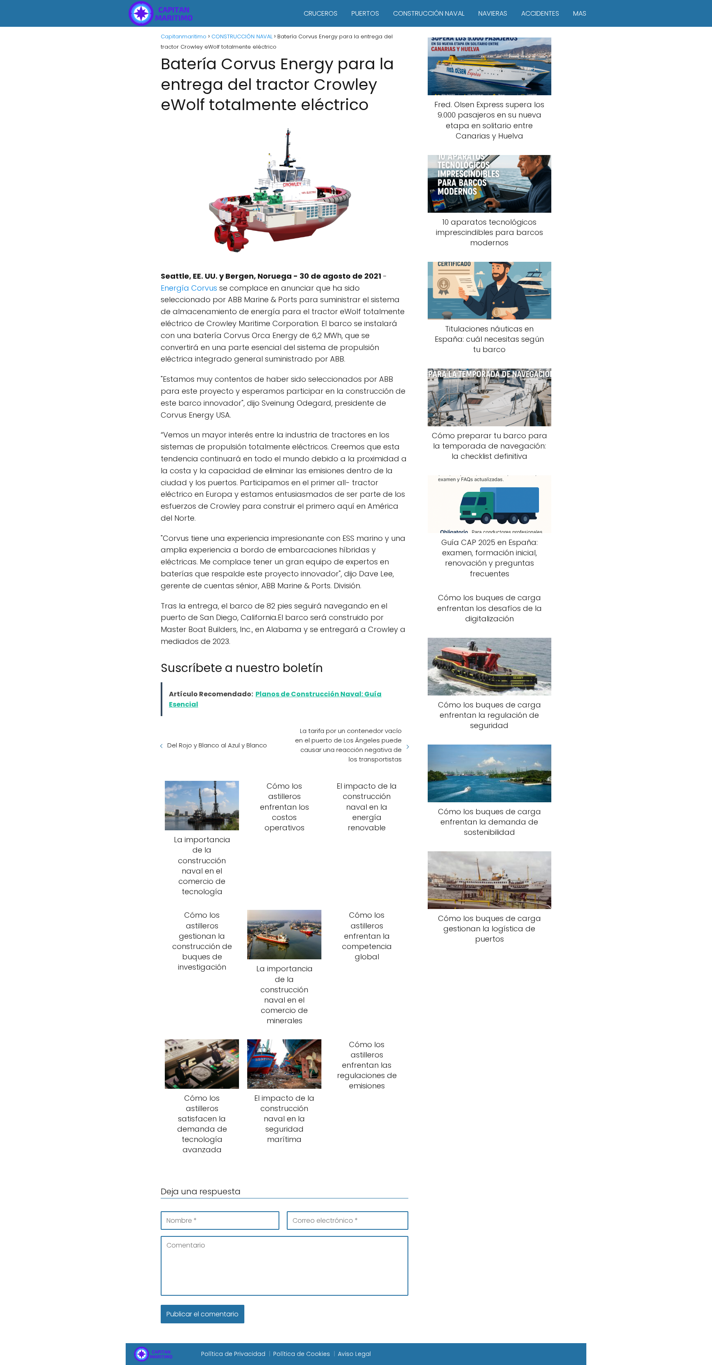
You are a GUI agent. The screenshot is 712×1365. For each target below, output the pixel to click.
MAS (579, 13)
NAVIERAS (492, 13)
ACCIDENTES (540, 13)
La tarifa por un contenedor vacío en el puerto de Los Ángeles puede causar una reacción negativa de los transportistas (348, 745)
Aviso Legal (354, 1354)
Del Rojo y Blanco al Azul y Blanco (217, 745)
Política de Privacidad (233, 1354)
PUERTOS (365, 13)
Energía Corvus (189, 288)
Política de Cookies (301, 1354)
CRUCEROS (320, 13)
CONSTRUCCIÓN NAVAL (428, 13)
